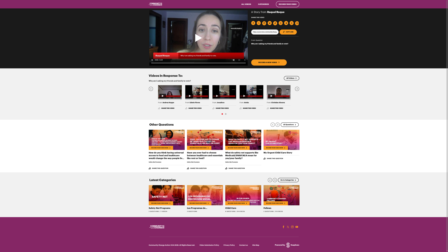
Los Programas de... (197, 208)
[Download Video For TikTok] (275, 23)
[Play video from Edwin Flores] (197, 91)
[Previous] (151, 89)
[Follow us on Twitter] (288, 227)
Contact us (243, 245)
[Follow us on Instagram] (292, 227)
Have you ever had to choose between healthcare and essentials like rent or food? (205, 155)
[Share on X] (259, 23)
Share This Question (160, 168)
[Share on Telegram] (286, 23)
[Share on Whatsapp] (281, 23)
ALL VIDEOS (246, 4)
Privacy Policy (229, 245)
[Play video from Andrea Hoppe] (170, 91)
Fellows (267, 208)
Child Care (230, 208)
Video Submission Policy (209, 245)
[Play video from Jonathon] (224, 91)
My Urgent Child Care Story (278, 153)
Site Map (255, 245)
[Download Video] (297, 23)
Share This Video (167, 108)
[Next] (297, 89)
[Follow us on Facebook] (283, 227)
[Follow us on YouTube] (297, 227)
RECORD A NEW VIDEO (267, 62)
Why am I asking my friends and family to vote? (269, 44)
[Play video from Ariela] (251, 91)
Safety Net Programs (155, 162)
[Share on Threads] (292, 23)
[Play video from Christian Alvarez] (278, 91)
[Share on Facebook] (253, 23)
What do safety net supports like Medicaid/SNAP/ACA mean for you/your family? (241, 155)
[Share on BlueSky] (270, 23)
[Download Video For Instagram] (264, 23)
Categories (263, 4)
